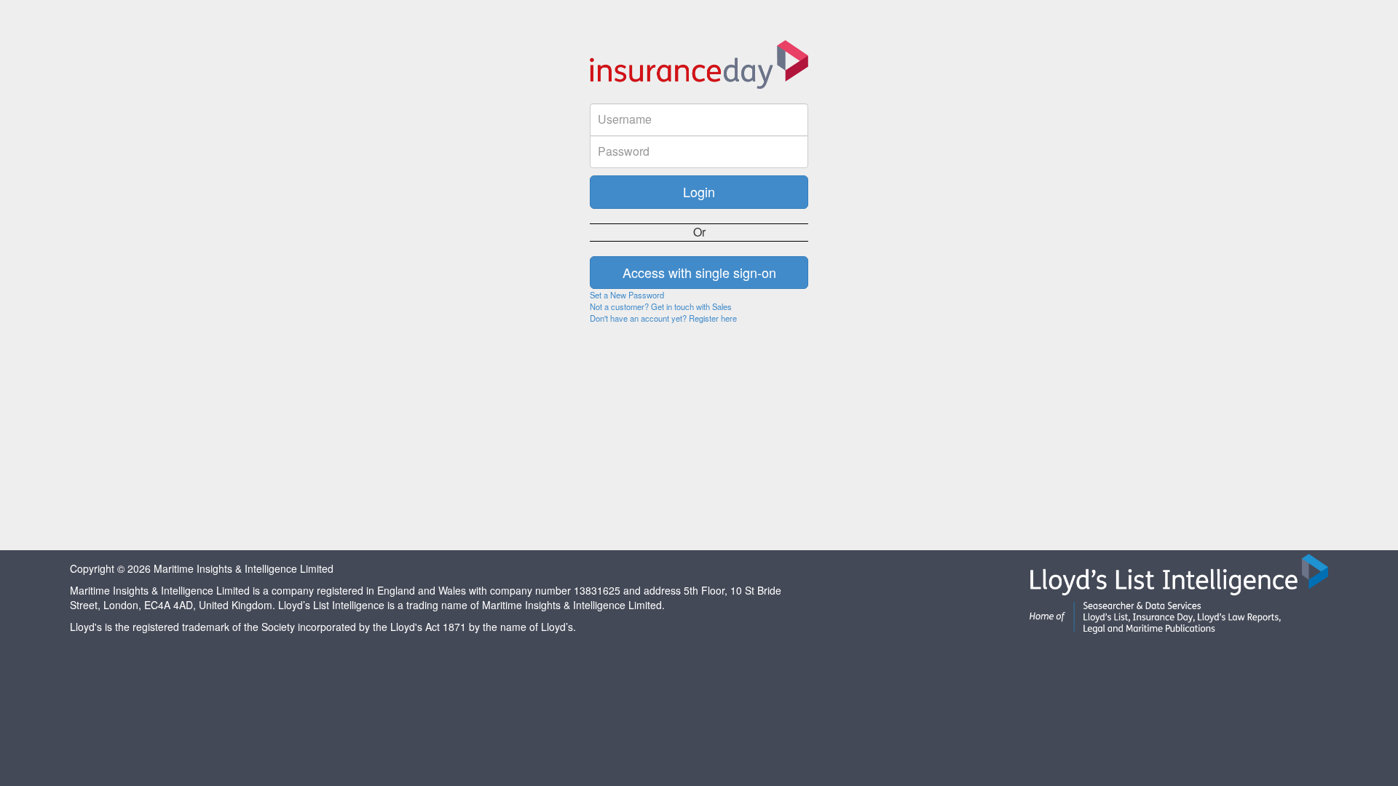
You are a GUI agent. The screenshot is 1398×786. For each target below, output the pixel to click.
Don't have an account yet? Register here (663, 318)
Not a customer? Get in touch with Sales (661, 306)
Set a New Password (627, 295)
